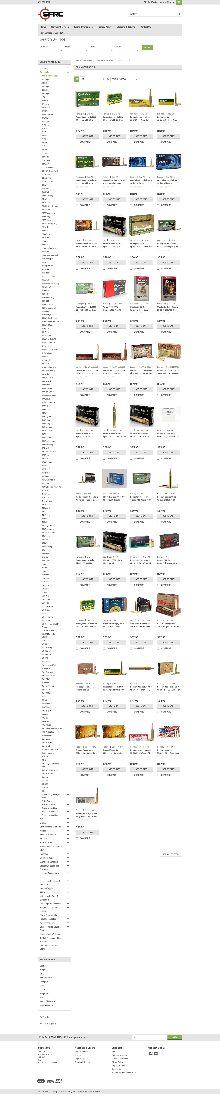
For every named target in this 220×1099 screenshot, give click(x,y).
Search (147, 47)
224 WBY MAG (47, 181)
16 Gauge (45, 86)
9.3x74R (45, 787)
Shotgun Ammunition (50, 811)
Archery (43, 838)
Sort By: (106, 79)
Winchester (134, 304)
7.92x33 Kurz (47, 735)
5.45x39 (45, 582)
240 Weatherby (47, 195)
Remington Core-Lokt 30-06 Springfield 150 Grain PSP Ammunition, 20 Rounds (114, 120)
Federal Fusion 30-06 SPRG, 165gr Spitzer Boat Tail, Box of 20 (86, 753)
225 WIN (45, 185)
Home (43, 27)
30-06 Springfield (48, 276)
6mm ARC (45, 596)
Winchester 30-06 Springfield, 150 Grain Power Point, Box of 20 (139, 310)
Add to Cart (87, 136)
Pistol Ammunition (49, 801)
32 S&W (45, 357)
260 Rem (45, 230)
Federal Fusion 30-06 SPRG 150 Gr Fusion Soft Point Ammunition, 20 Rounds (87, 247)
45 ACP (44, 518)
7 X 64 (44, 697)
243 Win (45, 199)
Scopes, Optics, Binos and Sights (51, 929)
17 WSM (45, 118)
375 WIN (45, 459)
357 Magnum (47, 430)
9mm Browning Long (50, 770)
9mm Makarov (47, 773)
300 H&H (45, 290)
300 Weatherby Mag (49, 318)
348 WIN (45, 413)
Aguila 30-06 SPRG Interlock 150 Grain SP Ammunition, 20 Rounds (112, 310)
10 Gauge (45, 79)
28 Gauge (45, 93)
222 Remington (47, 167)
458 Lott (45, 550)
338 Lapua (46, 399)
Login (161, 2)
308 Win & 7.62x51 (49, 339)
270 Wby (45, 241)
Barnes (79, 367)
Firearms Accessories (49, 873)
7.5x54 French (47, 704)
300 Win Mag (47, 325)
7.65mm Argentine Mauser (52, 728)
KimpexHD (44, 993)
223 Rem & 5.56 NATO (50, 171)
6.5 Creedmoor (47, 606)
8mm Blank (46, 746)
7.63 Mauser (46, 725)
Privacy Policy (104, 27)
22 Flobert (46, 146)
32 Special (46, 360)
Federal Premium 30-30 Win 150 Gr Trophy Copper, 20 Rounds (114, 183)
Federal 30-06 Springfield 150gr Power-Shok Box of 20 (86, 816)
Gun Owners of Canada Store (54, 33)
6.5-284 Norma (47, 617)
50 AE (44, 571)
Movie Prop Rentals (48, 915)
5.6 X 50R (45, 585)
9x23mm (45, 777)
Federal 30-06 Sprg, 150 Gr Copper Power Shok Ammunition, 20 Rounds (114, 627)
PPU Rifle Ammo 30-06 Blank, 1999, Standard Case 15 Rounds (168, 437)
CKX (42, 973)
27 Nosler (45, 238)
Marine (43, 830)
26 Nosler (45, 227)
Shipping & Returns (126, 27)
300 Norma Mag (48, 297)
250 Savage (46, 216)
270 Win (45, 245)
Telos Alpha (95, 1091)
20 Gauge (45, 90)
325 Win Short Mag (49, 367)
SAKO (132, 620)
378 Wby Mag (47, 462)
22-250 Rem (46, 160)
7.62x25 (45, 718)
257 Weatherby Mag (49, 223)
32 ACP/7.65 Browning (50, 349)
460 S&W (45, 553)
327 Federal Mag (48, 371)
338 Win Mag (47, 388)
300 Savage (46, 314)
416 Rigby (45, 497)
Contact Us (145, 27)
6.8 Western (46, 651)
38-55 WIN (46, 483)
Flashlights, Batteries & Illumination (50, 883)
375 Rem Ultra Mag (49, 452)
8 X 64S (45, 760)
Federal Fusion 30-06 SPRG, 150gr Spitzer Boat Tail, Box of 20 (113, 753)
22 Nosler (45, 157)
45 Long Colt (47, 525)
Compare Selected (171, 854)
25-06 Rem (46, 209)
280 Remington (47, 259)
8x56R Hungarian (48, 753)
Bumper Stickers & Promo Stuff (51, 848)
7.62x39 (45, 714)
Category (44, 47)
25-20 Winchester (48, 213)
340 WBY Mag (47, 409)
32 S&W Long (47, 353)
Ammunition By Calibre (50, 76)
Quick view (87, 109)
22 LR (44, 132)
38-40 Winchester (48, 480)
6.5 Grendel (46, 610)
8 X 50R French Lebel (50, 749)
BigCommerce (75, 1091)
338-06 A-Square (48, 378)
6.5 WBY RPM (47, 654)
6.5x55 (44, 640)
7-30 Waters (46, 661)
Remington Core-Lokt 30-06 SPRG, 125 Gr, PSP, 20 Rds (86, 627)
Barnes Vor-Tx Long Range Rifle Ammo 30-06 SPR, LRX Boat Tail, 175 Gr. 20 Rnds (141, 373)
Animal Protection (48, 834)
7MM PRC (46, 683)
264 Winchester (48, 234)
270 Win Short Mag (49, 248)
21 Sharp (45, 125)
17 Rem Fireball (48, 114)
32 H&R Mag (46, 346)
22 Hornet (45, 153)
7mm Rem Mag (47, 672)
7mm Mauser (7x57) (49, 665)
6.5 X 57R (45, 644)
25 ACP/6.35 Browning (50, 206)
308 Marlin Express (49, 342)
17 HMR (45, 100)
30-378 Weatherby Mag (50, 283)
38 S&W (45, 466)
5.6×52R (45, 589)
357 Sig (45, 434)
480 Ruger (46, 561)
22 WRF (45, 143)
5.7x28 (44, 592)
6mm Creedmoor (48, 599)
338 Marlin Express (49, 402)
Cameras (44, 854)
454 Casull (46, 539)
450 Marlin (46, 536)
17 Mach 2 (46, 107)
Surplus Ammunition (50, 815)
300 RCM (45, 301)
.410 (43, 97)
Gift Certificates (81, 1052)
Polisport (44, 981)
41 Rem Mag (46, 494)
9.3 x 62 (45, 780)
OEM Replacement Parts (50, 826)
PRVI (159, 430)
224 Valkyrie (46, 178)
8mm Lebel (46, 739)
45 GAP (44, 522)
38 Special (46, 473)
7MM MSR (46, 668)
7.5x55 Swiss (47, 707)
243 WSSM (46, 202)
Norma (159, 494)
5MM (44, 564)
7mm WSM (46, 690)
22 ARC (44, 150)
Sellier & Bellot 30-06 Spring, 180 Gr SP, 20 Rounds (112, 247)
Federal (106, 177)
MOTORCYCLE (46, 842)
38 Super (45, 476)
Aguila (105, 304)
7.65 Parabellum (48, 732)
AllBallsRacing (46, 977)
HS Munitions (135, 557)
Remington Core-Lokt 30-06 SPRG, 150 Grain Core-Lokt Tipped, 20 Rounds (86, 310)
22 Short (45, 139)
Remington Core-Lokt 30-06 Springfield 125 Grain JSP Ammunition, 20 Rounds (87, 120)
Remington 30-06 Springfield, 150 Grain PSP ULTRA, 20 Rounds (141, 247)
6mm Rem (45, 603)
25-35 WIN (46, 192)
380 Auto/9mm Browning (51, 487)
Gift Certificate (150, 2)
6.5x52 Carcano (48, 630)
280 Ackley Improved (50, 255)
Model (119, 47)
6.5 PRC (45, 613)
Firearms (43, 68)
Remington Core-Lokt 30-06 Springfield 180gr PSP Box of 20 (113, 690)
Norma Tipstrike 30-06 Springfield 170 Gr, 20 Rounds (166, 500)
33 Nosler (45, 374)
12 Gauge (45, 83)
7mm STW (46, 679)
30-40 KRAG (46, 287)
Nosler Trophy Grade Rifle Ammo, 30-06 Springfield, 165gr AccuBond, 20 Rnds (87, 500)
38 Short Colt (47, 469)
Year (93, 47)
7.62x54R (45, 721)
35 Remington (47, 423)
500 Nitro (45, 575)
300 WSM (45, 328)
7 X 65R (45, 700)
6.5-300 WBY (46, 620)
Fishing (43, 877)
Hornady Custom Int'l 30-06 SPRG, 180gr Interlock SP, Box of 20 (141, 690)
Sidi (41, 997)
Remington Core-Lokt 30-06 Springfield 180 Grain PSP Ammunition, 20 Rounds (168, 120)
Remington (80, 114)
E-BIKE (43, 822)
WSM (42, 985)
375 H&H (45, 448)
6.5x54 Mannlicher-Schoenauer (49, 635)
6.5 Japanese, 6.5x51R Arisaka (50, 625)
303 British (46, 332)
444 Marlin (46, 515)
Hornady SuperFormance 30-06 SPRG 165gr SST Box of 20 (141, 753)
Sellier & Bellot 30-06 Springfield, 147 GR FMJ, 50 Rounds (114, 437)
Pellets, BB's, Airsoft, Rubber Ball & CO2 (53, 796)
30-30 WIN (46, 280)
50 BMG (45, 568)
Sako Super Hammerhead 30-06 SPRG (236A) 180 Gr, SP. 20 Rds (140, 627)
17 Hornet (45, 104)
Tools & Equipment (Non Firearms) (50, 940)
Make (67, 47)
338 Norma (46, 385)
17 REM (45, 111)
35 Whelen (46, 420)
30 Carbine (46, 273)
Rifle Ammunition (48, 804)
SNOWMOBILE (46, 858)
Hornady (160, 620)
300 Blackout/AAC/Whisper (52, 321)
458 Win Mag (47, 546)
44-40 (44, 511)
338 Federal (46, 381)
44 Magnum (46, 504)
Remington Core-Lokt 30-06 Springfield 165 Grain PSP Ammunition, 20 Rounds (87, 183)
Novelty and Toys (47, 923)
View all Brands (46, 1005)
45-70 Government (49, 532)
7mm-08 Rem (46, 693)
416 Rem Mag (47, 501)
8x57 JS (45, 756)
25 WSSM (45, 188)
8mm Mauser (47, 742)
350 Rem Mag (47, 427)
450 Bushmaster (48, 529)
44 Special (46, 508)
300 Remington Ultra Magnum (49, 309)
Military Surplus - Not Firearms (49, 909)
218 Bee (45, 129)
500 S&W (45, 578)
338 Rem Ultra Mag (49, 392)
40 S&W (45, 490)
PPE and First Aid (47, 892)
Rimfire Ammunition (49, 808)
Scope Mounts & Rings (50, 934)
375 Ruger (46, 455)
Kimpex (43, 969)
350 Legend (46, 416)
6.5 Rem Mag (47, 647)
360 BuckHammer (48, 441)
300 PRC (45, 294)
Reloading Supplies (48, 919)
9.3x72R (45, 784)
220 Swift (45, 164)
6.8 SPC (45, 658)
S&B (104, 240)
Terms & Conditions (83, 27)
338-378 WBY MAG (49, 395)
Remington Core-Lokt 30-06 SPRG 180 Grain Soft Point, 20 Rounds (140, 120)
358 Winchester (48, 437)
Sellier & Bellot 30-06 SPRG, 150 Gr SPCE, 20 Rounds (139, 437)
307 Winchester (48, 335)
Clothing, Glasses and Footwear (49, 867)
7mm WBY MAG (48, 686)
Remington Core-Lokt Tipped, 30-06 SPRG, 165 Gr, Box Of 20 (86, 563)
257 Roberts (46, 220)
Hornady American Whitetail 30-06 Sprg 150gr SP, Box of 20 (168, 753)
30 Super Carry (47, 266)
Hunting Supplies (47, 888)
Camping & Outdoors (49, 862)
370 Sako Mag (47, 445)
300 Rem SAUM (48, 304)
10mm (44, 791)
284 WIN (45, 262)
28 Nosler (45, 252)
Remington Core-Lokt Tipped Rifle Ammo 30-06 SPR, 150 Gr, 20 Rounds (140, 500)
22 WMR (45, 136)
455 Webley (46, 543)
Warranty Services (60, 27)
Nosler (78, 494)
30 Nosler (45, 269)
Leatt (42, 965)
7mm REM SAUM (48, 675)
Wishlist (78, 1055)
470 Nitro (45, 557)
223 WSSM (46, 174)
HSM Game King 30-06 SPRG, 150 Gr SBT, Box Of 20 (140, 563)
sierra (42, 989)
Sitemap (53, 1091)
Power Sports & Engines (50, 903)
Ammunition (45, 72)
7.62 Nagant (46, 711)
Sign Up (170, 2)
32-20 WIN (46, 364)
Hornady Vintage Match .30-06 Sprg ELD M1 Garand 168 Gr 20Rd (168, 627)
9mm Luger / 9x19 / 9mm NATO (51, 765)
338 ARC (45, 406)
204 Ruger (46, 121)
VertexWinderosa (47, 1001)
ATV (41, 818)
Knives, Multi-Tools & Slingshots (49, 898)
